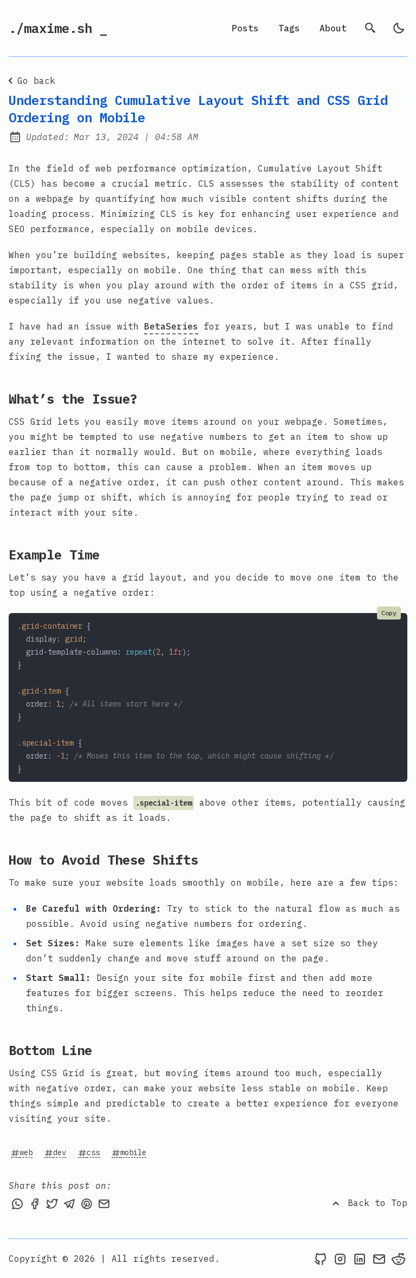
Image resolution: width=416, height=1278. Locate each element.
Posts (245, 28)
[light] (398, 28)
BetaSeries (171, 326)
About (333, 28)
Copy (388, 613)
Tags (289, 28)
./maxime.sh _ (58, 28)
